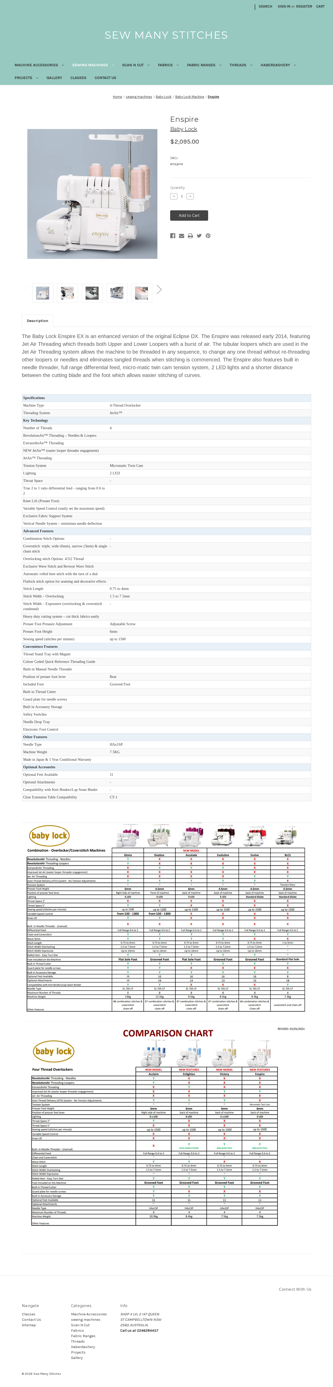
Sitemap (29, 1325)
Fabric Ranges (201, 65)
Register (304, 6)
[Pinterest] (208, 235)
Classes (78, 77)
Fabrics (166, 65)
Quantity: (177, 187)
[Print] (190, 235)
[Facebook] (172, 235)
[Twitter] (199, 235)
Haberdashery (276, 65)
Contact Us (105, 77)
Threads (238, 65)
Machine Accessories (37, 65)
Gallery (54, 77)
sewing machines (90, 65)
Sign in (284, 6)
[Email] (181, 235)
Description (37, 320)
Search (265, 6)
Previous (26, 289)
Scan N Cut (133, 65)
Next (159, 289)
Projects (24, 77)
